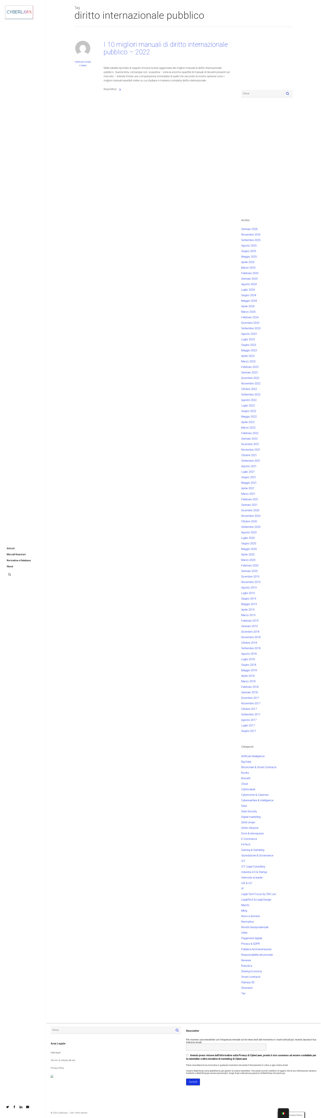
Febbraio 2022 (249, 433)
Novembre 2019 (250, 582)
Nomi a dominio (250, 916)
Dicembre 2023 (250, 322)
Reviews (246, 960)
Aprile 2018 (247, 675)
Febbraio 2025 (249, 273)
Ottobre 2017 (249, 709)
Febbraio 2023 (249, 367)
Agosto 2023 (249, 333)
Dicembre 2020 (250, 510)
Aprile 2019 (247, 609)
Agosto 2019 (249, 587)
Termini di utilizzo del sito (63, 1060)
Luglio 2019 (248, 593)
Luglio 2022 (248, 405)
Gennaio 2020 (249, 571)
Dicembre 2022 (250, 378)
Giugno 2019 (248, 598)
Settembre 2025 (250, 240)
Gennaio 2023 (249, 372)
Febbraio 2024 (249, 317)
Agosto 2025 (249, 245)
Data (244, 805)
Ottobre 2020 (249, 521)
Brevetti (245, 778)
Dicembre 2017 (250, 697)
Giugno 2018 (248, 664)
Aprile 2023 (247, 356)
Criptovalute (248, 789)
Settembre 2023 (250, 328)
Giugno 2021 (248, 477)
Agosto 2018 (249, 653)
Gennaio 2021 (249, 504)
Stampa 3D (247, 982)
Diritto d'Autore (249, 828)
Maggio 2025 (249, 256)
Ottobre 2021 (249, 455)
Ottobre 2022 (249, 389)
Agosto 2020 (249, 532)
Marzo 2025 (248, 267)
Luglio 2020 (248, 538)
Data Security (249, 811)
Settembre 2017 (250, 714)
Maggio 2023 (249, 350)
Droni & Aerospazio (252, 833)
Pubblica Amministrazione (256, 949)
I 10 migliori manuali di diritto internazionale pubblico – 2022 (166, 48)
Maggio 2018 (249, 670)
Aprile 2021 (247, 488)
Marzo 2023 (248, 361)
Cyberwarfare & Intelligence (257, 800)
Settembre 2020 (250, 526)
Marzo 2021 (248, 493)
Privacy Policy (57, 1068)
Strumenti (246, 987)
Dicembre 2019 (250, 576)
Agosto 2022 (249, 400)
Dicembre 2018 (250, 631)
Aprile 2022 (247, 422)
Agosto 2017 (249, 720)
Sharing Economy (251, 971)
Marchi (245, 905)
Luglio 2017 (248, 725)
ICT (243, 861)
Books (84, 65)
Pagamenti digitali (251, 938)
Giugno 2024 (248, 295)
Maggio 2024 (249, 300)
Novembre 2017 (250, 703)
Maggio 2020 (249, 549)
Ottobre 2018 (249, 642)
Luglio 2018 (248, 659)
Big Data (246, 761)
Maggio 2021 (249, 482)
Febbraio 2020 (249, 565)
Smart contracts (250, 976)
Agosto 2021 (249, 466)
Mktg (244, 910)
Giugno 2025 (248, 251)
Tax (243, 993)
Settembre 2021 (250, 460)
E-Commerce (249, 839)
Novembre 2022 (250, 383)
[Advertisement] (251, 60)
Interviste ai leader (252, 877)
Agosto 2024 (249, 284)
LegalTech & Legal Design (256, 899)
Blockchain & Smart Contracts (259, 767)
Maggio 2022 (249, 416)
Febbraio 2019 (249, 620)
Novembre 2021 (250, 449)
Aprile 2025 (247, 262)
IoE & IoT (246, 883)
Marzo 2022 (248, 427)
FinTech (245, 844)
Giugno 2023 (248, 344)
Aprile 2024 (247, 306)
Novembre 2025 (250, 234)
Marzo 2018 (248, 681)
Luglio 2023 (248, 339)
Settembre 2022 (250, 394)
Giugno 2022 (248, 411)
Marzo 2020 (248, 560)
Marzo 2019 (248, 615)
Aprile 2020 (247, 554)
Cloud (244, 783)
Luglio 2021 (248, 471)
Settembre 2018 (250, 648)
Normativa (247, 921)
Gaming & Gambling (252, 850)
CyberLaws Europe (83, 62)
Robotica (246, 965)
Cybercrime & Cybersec (255, 794)
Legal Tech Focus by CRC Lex (258, 894)
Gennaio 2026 (249, 229)
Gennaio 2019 (249, 626)
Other (244, 932)
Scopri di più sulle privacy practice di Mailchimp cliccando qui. (257, 1073)
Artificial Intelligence (253, 756)
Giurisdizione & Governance (257, 855)
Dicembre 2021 (250, 444)
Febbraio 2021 (249, 499)
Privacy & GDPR (250, 943)
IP (242, 888)
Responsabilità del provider (257, 954)
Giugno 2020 (248, 543)
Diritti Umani (248, 822)
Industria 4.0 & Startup (254, 872)
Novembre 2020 (250, 515)
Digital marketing (251, 816)
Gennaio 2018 (249, 692)
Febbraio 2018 (249, 686)
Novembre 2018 (250, 637)
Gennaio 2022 (249, 438)
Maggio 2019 (249, 604)
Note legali (56, 1052)
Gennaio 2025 (249, 278)
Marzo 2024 (248, 311)
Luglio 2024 (248, 289)
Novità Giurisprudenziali (254, 927)
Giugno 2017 (248, 731)
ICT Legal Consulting (253, 866)
